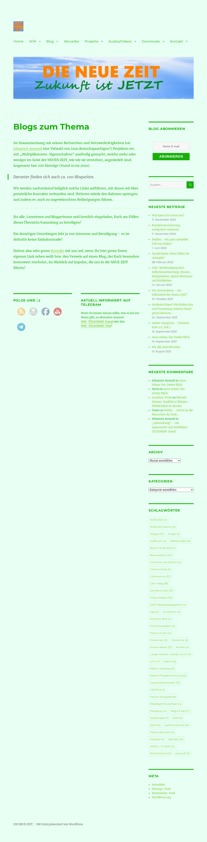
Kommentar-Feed (163, 793)
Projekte (91, 41)
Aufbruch (158, 541)
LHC (155, 661)
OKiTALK (157, 689)
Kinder (182, 647)
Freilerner (179, 640)
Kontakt (176, 41)
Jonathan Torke (162, 397)
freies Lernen (160, 633)
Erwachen (171, 611)
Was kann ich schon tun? (168, 215)
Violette (157, 739)
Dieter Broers (161, 597)
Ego (154, 611)
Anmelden (158, 784)
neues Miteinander (165, 682)
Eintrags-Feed (161, 789)
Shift (178, 718)
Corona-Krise (160, 569)
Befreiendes (180, 541)
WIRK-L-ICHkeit (162, 746)
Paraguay (158, 710)
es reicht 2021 (160, 618)
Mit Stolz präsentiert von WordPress (59, 824)
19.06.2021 (158, 519)
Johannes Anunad (27, 149)
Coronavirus (160, 576)
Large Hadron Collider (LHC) (170, 654)
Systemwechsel (177, 725)
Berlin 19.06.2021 (163, 548)
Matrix (170, 661)
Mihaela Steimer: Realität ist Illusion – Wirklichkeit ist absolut (171, 402)
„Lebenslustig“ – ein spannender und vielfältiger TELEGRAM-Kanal (169, 427)
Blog (50, 41)
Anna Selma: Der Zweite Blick (171, 337)
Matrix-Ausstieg (162, 668)
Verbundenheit (162, 732)
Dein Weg (159, 583)
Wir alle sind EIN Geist (166, 347)
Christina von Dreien (165, 562)
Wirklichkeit (160, 753)
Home (18, 41)
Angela (157, 533)
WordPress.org (161, 797)
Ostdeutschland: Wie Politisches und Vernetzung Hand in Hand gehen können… (172, 309)
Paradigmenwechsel (165, 703)
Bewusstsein (161, 555)
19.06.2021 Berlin (163, 526)
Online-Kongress (163, 696)
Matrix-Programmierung (168, 675)
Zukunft (182, 753)
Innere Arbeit (161, 647)
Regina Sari (180, 710)
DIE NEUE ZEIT (23, 824)
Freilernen (158, 640)
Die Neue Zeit (161, 590)
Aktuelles (71, 41)
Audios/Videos (120, 41)
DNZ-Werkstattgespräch (168, 604)
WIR (32, 41)
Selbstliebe (159, 718)
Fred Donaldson (162, 626)
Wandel (175, 739)
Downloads (151, 41)
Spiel (155, 725)
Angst (174, 533)
